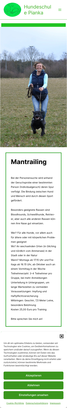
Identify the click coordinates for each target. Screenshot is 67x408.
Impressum (55, 403)
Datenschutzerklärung (37, 403)
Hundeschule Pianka (37, 10)
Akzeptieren (33, 375)
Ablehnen (33, 385)
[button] (61, 336)
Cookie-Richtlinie (15, 403)
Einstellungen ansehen (33, 395)
